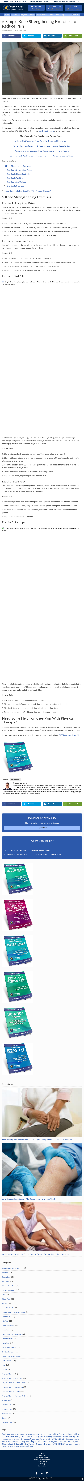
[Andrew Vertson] (7, 790)
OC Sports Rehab (8, 1352)
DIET (19, 1434)
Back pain (6, 1434)
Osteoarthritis (7, 1361)
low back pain (7, 1339)
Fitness (4, 1303)
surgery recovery (19, 1446)
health (30, 1436)
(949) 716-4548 (40, 1)
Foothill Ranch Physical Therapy (13, 1312)
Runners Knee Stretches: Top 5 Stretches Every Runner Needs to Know (42, 146)
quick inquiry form (46, 131)
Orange (23, 1442)
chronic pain (14, 1434)
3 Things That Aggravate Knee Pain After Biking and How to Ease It (42, 141)
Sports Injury (6, 1413)
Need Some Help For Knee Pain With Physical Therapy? (28, 190)
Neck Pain (5, 1343)
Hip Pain (5, 1321)
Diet (3, 1295)
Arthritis (5, 1273)
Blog (62, 15)
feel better (73, 1434)
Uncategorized (7, 1422)
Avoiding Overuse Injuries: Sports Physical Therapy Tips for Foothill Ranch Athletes (35, 1254)
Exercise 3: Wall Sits (15, 178)
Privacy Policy (42, 1461)
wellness (29, 1446)
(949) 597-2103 (15, 1)
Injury (75, 1437)
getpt (27, 1437)
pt (44, 1444)
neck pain (5, 1442)
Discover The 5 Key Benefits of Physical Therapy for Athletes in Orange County (42, 156)
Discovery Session (42, 1457)
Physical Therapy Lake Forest (12, 1387)
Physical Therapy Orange (11, 1391)
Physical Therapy (27, 15)
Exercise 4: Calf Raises (16, 182)
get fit (21, 1437)
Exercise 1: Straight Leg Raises (19, 170)
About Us (14, 15)
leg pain (48, 1439)
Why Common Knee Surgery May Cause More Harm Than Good (28, 1199)
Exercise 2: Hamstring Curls (18, 174)
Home (7, 15)
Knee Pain (5, 1330)
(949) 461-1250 (67, 1)
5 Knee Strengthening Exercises (18, 166)
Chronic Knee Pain (8, 1286)
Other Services (41, 15)
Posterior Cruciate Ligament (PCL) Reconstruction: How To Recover (42, 151)
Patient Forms (54, 15)
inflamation (58, 1436)
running (71, 1444)
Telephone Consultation (36, 8)
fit (80, 1434)
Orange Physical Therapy (11, 1356)
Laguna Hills (18, 1439)
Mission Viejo (69, 1439)
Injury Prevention (8, 1325)
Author (5, 779)
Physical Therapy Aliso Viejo (12, 1378)
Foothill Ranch (12, 1437)
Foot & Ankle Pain (8, 1308)
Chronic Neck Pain (8, 1290)
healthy (36, 1437)
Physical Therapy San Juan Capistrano (15, 1396)
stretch (10, 1446)
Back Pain (5, 1281)
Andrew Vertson (7, 30)
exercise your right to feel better (54, 1434)
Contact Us (42, 1466)
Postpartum (6, 1400)
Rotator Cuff (6, 1405)
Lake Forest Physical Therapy (12, 1334)
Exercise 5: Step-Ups (15, 185)
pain (27, 1442)
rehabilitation (58, 1444)
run (67, 1444)
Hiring (68, 15)
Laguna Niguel (29, 1439)
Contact (75, 15)
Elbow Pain (6, 1299)
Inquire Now (42, 828)
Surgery (5, 1418)
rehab (48, 1444)
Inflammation (67, 1436)
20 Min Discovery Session (73, 8)
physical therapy (40, 1441)
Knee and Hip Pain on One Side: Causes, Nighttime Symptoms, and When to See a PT (37, 1140)
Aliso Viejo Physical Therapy (12, 1268)
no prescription (14, 1442)
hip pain (51, 1437)
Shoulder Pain (7, 1409)
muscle (76, 1439)
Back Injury (6, 1277)
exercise (35, 1434)
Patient (4, 1369)
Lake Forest (40, 1439)
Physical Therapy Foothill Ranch (13, 1383)
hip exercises (44, 1436)
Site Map (42, 1464)
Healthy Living (7, 1317)
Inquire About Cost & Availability (54, 8)
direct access (26, 1434)
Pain (3, 1365)
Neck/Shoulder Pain (9, 1347)
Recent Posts (15, 779)
